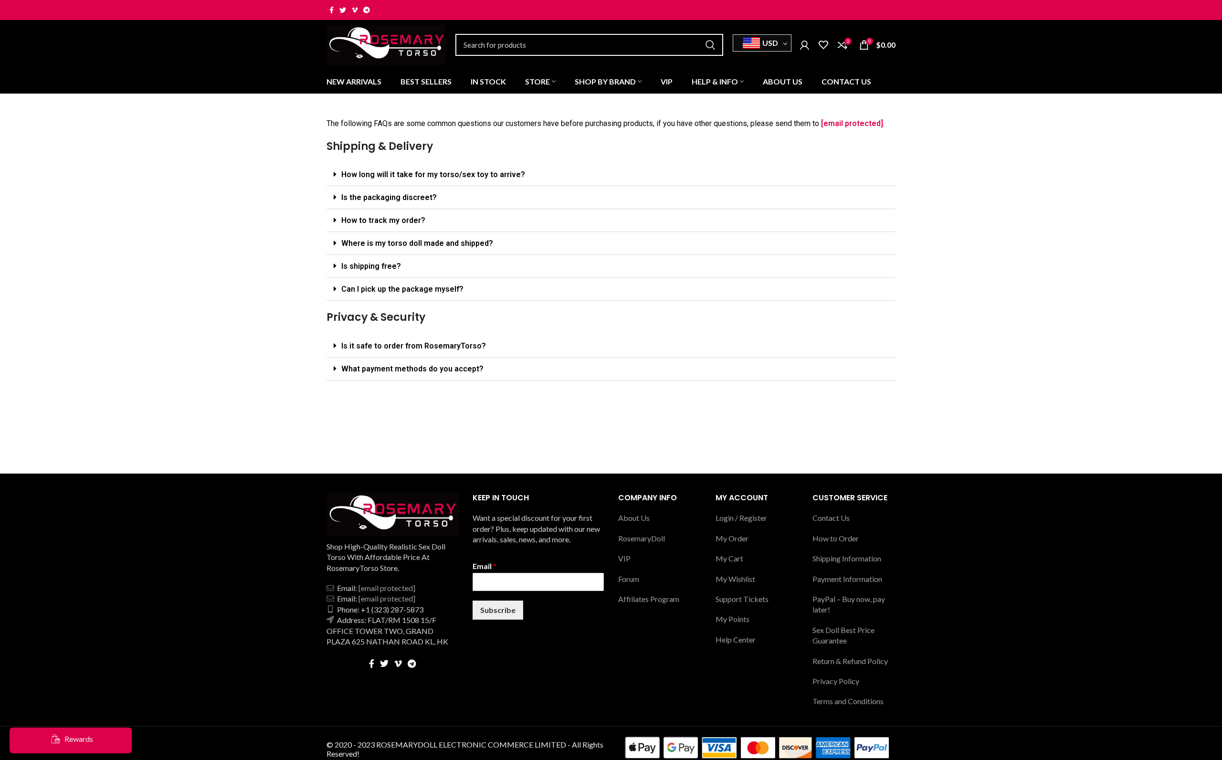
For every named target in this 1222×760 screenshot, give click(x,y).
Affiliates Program (648, 598)
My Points (732, 618)
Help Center (736, 639)
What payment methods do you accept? (412, 368)
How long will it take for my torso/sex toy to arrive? (433, 174)
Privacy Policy (835, 681)
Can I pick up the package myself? (402, 289)
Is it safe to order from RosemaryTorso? (413, 345)
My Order (732, 538)
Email (484, 565)
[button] (611, 174)
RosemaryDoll (641, 538)
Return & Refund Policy (850, 660)
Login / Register (741, 517)
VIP (624, 558)
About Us (634, 517)
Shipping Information (846, 558)
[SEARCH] (710, 45)
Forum (628, 578)
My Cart (729, 558)
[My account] (804, 44)
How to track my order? (383, 220)
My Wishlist (735, 578)
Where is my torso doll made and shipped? (417, 243)
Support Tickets (742, 598)
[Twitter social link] (343, 10)
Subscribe (498, 609)
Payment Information (847, 578)
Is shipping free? (371, 266)
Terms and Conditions (848, 701)
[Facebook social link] (332, 10)
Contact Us (831, 517)
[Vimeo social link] (354, 10)
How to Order (835, 538)
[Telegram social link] (366, 10)
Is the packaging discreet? (389, 197)
